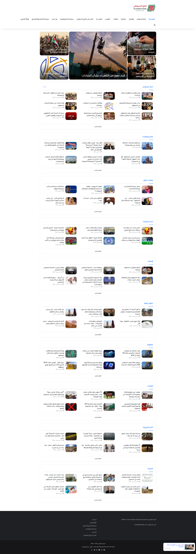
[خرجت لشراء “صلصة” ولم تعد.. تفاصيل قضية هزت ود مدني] (71, 436)
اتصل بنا (99, 19)
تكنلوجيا (150, 345)
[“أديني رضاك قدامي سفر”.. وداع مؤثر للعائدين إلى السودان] (71, 395)
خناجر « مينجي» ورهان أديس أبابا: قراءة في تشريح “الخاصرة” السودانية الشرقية (92, 159)
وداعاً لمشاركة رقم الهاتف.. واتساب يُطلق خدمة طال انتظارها (54, 353)
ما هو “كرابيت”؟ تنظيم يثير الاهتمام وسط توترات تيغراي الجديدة (130, 312)
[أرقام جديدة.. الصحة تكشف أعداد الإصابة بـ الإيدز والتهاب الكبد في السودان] (147, 478)
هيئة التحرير (25, 19)
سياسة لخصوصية (67, 19)
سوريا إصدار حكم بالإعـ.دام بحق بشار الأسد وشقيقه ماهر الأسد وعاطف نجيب (91, 312)
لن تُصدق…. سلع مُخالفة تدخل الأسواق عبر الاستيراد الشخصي (53, 280)
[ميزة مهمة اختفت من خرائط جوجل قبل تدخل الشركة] (109, 354)
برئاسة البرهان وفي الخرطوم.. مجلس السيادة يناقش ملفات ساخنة (129, 116)
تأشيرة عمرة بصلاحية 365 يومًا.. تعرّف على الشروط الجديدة (93, 406)
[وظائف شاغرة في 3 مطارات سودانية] (54, 68)
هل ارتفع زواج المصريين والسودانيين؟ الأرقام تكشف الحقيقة (130, 406)
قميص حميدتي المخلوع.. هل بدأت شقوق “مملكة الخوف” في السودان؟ (130, 159)
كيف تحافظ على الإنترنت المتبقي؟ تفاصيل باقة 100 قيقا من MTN (131, 353)
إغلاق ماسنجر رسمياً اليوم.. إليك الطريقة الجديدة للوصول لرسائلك (92, 365)
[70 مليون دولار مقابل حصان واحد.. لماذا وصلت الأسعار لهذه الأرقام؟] (109, 395)
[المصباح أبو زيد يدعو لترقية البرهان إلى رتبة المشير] (109, 116)
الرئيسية (152, 19)
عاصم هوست (85, 547)
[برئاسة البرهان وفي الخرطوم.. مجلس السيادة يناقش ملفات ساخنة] (147, 116)
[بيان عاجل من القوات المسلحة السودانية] (54, 43)
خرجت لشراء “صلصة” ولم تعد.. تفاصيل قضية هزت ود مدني (54, 436)
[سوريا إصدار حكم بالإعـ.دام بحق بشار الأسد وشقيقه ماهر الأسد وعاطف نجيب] (109, 312)
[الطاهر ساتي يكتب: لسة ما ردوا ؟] (109, 201)
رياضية (123, 19)
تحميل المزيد (98, 126)
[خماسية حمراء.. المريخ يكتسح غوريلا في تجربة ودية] (71, 231)
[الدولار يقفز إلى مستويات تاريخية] (141, 43)
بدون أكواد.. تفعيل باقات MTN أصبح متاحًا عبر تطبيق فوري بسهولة (54, 365)
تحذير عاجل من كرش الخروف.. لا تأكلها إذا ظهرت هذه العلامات (130, 489)
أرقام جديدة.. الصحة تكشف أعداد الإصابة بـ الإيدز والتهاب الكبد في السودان (130, 477)
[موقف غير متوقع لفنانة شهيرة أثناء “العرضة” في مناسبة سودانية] (147, 395)
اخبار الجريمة (148, 427)
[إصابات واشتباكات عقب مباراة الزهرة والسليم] (109, 231)
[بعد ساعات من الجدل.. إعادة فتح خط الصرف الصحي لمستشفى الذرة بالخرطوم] (71, 478)
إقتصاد (131, 19)
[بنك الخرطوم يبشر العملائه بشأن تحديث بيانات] (147, 280)
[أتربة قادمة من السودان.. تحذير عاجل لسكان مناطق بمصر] (71, 324)
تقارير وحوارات (147, 137)
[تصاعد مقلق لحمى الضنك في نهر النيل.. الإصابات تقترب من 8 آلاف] (71, 489)
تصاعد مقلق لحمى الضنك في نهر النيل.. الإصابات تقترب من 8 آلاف (54, 489)
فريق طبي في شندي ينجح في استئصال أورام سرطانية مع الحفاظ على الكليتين (92, 477)
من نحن (54, 19)
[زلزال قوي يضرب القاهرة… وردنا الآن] (147, 324)
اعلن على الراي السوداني (84, 19)
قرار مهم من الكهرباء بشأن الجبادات (103, 76)
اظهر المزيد (98, 251)
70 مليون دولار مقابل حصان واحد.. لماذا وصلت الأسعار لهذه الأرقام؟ (92, 395)
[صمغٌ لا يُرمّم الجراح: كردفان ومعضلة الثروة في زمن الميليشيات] (71, 160)
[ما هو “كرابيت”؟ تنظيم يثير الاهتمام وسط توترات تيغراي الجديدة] (147, 312)
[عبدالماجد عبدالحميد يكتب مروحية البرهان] (71, 189)
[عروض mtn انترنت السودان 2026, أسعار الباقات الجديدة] (147, 365)
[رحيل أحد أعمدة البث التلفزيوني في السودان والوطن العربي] (71, 116)
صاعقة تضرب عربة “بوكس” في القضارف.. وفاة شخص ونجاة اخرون (92, 436)
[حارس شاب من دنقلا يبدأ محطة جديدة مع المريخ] (147, 231)
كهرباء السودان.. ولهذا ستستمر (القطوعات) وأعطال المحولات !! (92, 189)
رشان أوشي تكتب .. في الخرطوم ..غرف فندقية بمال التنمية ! (130, 201)
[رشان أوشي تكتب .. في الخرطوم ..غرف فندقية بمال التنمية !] (147, 201)
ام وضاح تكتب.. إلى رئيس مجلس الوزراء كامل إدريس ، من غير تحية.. (54, 201)
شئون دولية (148, 303)
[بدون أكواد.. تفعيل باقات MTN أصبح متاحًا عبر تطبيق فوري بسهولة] (71, 365)
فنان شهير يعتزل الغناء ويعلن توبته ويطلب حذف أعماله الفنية (53, 406)
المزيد (108, 19)
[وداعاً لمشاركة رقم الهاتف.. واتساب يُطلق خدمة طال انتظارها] (71, 354)
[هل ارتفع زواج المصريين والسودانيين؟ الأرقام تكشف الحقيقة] (147, 407)
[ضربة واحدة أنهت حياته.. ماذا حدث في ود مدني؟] (71, 448)
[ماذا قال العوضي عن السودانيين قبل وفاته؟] (109, 489)
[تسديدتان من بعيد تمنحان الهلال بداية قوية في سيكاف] (147, 241)
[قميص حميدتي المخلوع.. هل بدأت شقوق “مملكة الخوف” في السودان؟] (147, 160)
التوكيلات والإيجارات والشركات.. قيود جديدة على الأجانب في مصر (93, 324)
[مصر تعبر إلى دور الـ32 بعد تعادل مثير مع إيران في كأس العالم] (71, 241)
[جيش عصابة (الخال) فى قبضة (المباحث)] (147, 189)
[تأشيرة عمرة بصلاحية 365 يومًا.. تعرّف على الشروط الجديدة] (109, 407)
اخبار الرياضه (148, 222)
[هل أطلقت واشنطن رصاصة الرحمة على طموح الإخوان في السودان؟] (71, 146)
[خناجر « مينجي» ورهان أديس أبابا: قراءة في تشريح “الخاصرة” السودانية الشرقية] (109, 160)
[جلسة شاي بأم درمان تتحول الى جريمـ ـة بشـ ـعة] (147, 436)
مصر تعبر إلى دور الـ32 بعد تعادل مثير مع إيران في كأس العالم (54, 240)
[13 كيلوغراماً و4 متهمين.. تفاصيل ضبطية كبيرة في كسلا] (147, 448)
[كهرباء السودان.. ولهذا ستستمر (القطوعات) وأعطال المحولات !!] (109, 189)
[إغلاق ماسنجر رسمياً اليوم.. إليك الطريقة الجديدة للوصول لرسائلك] (109, 365)
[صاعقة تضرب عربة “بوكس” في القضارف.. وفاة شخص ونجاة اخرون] (109, 436)
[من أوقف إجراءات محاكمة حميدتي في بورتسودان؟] (147, 146)
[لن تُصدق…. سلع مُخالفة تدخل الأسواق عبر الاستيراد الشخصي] (71, 280)
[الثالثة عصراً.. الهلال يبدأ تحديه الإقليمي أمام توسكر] (109, 241)
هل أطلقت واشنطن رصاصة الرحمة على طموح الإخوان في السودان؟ (54, 145)
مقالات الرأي (148, 180)
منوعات (150, 386)
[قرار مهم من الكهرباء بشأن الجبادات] (98, 56)
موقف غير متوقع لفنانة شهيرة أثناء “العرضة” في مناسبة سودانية (131, 395)
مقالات (115, 19)
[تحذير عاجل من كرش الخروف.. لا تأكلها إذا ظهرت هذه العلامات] (147, 489)
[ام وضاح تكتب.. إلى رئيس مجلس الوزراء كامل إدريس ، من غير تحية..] (71, 201)
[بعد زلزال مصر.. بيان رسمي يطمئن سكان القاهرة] (71, 312)
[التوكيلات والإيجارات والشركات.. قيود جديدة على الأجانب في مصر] (109, 324)
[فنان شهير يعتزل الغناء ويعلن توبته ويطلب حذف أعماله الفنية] (71, 407)
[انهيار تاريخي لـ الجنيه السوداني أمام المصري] (71, 270)
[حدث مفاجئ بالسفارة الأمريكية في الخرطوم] (141, 68)
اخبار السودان (141, 19)
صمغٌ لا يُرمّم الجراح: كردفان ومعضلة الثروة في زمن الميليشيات (54, 159)
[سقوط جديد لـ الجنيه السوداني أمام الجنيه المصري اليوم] (109, 270)
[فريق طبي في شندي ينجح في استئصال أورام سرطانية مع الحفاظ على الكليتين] (109, 478)
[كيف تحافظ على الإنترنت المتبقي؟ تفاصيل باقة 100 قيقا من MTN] (147, 354)
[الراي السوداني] (144, 8)
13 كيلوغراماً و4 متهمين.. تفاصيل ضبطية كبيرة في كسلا (131, 448)
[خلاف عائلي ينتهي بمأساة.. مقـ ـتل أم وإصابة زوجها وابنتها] (109, 448)
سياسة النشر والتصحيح (40, 19)
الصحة (150, 469)
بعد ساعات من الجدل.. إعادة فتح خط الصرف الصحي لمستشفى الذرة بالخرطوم (54, 477)
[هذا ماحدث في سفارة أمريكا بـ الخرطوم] (71, 106)
